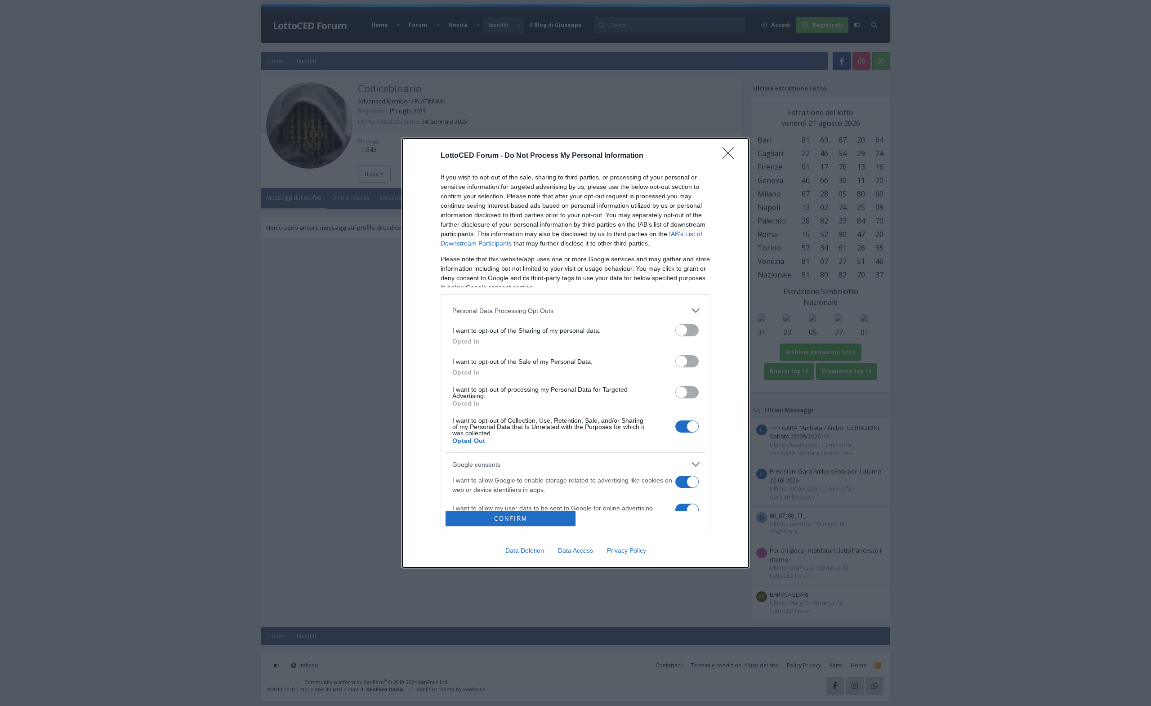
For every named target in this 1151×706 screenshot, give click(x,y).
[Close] (731, 156)
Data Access (575, 550)
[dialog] (575, 353)
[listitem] (575, 310)
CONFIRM (510, 518)
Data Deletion (524, 550)
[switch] (687, 330)
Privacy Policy (626, 550)
